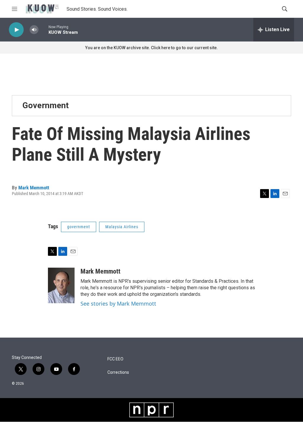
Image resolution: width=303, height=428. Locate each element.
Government (45, 105)
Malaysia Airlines (121, 226)
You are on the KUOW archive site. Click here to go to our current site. (151, 47)
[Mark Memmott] (61, 285)
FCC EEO (115, 359)
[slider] (43, 29)
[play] (16, 29)
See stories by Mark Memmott (118, 303)
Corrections (118, 372)
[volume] (34, 29)
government (78, 226)
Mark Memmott (33, 188)
